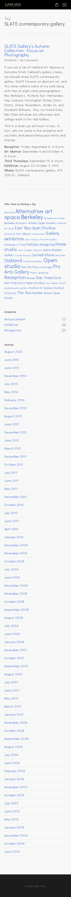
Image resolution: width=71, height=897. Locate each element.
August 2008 (13, 618)
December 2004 (16, 835)
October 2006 (14, 730)
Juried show (43, 254)
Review (30, 278)
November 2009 (15, 553)
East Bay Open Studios (35, 227)
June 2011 (11, 480)
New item (60, 255)
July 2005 (11, 803)
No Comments (29, 60)
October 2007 (14, 658)
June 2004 (12, 851)
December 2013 (15, 408)
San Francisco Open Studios (24, 283)
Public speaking (39, 272)
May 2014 (11, 392)
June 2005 (12, 811)
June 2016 (11, 360)
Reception (15, 277)
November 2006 (15, 722)
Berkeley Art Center (54, 218)
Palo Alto (26, 267)
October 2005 (14, 795)
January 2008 (14, 642)
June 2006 (12, 763)
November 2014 (15, 376)
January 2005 (14, 827)
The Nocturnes (30, 292)
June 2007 (11, 690)
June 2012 (11, 440)
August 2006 (13, 747)
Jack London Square (30, 250)
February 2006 (14, 771)
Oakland (13, 260)
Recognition (12, 330)
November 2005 (15, 787)
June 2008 (12, 634)
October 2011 (13, 464)
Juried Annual (23, 255)
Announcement (15, 319)
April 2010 (11, 529)
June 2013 (11, 424)
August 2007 (13, 674)
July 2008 (11, 626)
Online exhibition (33, 261)
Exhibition (10, 60)
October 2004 (14, 843)
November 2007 (15, 650)
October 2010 (14, 505)
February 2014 (14, 400)
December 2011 (15, 456)
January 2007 (14, 714)
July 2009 (11, 569)
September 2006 (16, 739)
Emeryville (10, 233)
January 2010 (14, 537)
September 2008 (16, 610)
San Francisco (49, 277)
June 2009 (12, 577)
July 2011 (10, 472)
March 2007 (12, 706)
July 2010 (11, 513)
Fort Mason (23, 234)
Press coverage (42, 267)
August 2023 (13, 351)
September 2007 (16, 666)
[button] (64, 5)
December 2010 (15, 497)
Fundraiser (38, 233)
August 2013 (13, 416)
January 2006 (14, 779)
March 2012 (12, 448)
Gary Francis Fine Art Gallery (41, 239)
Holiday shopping (40, 244)
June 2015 (11, 368)
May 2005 (11, 819)
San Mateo (52, 283)
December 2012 (15, 432)
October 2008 (14, 601)
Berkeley (32, 217)
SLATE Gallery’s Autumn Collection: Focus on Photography (27, 50)
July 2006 (11, 755)
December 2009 (16, 545)
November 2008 (15, 593)
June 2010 (11, 521)
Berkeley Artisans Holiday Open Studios (30, 223)
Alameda (9, 212)
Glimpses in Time (14, 244)
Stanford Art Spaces (41, 288)
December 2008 (16, 585)
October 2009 (14, 561)
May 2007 (11, 698)
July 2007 (11, 682)
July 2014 (11, 384)
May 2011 (11, 489)
